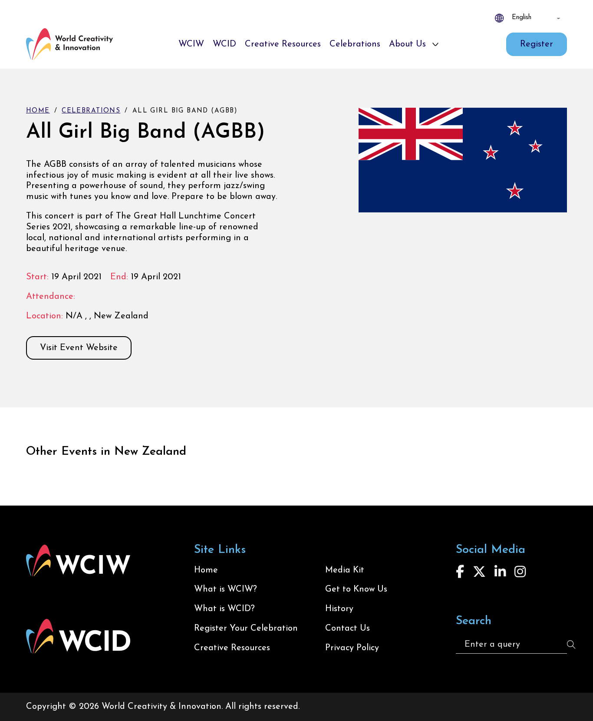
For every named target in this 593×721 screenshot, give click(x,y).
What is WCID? (224, 609)
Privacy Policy (352, 648)
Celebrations (354, 44)
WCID (224, 44)
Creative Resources (283, 44)
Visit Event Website (79, 348)
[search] (571, 644)
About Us (407, 44)
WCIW (191, 44)
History (339, 609)
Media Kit (344, 570)
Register (536, 44)
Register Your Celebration (246, 628)
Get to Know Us (356, 589)
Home (38, 111)
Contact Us (347, 628)
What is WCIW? (225, 589)
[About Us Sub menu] (435, 44)
